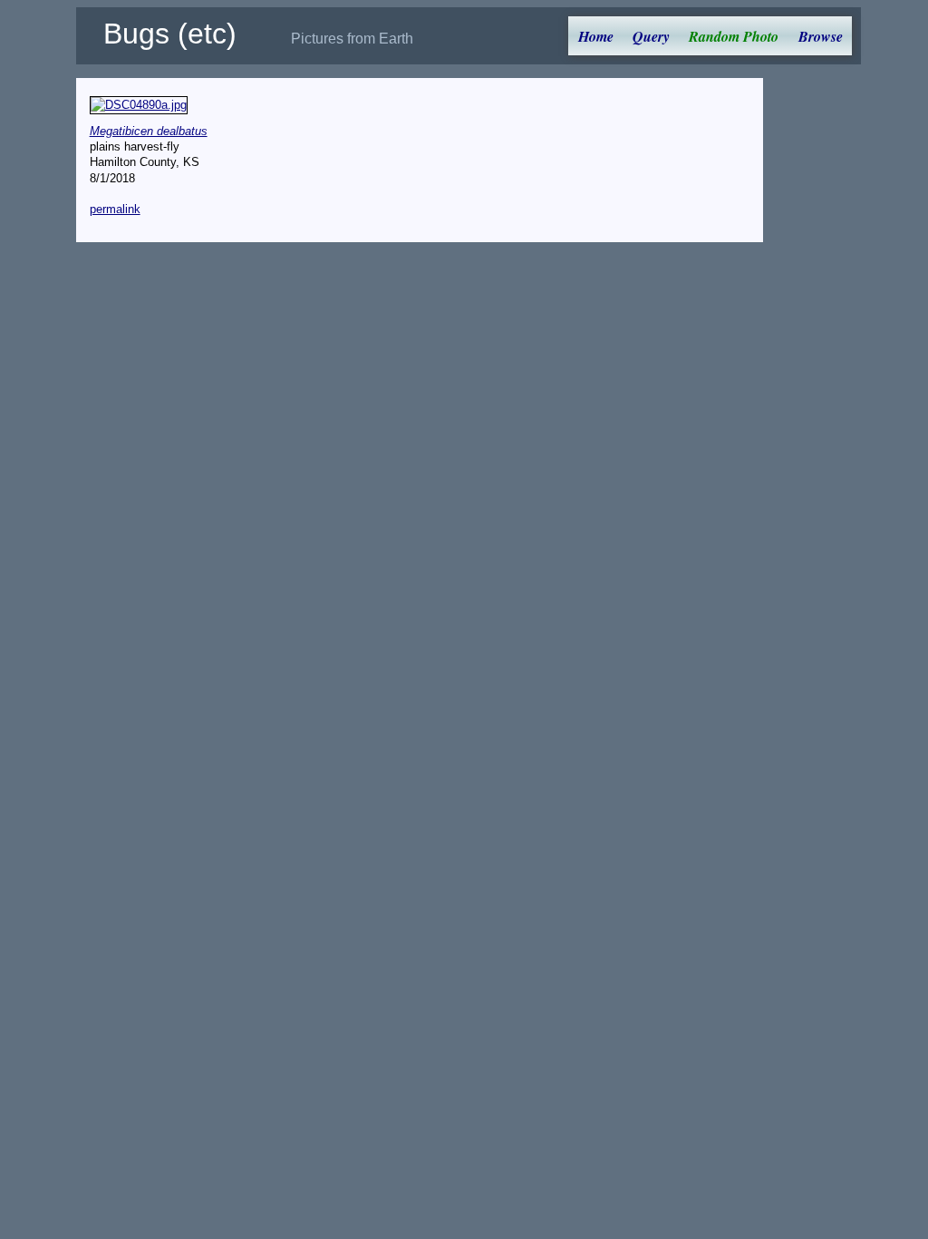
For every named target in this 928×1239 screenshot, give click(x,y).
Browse (820, 36)
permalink (115, 209)
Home (596, 36)
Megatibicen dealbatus (149, 131)
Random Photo (733, 36)
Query (651, 36)
